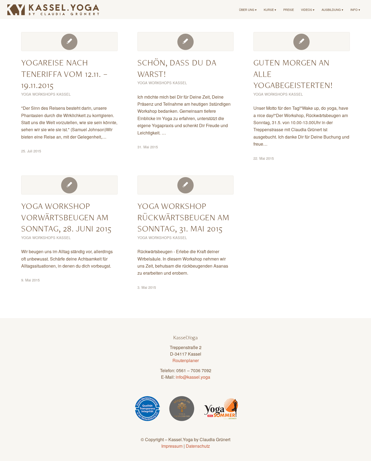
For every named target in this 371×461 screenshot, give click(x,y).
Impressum (172, 446)
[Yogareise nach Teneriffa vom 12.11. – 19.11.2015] (69, 41)
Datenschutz (198, 446)
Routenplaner (185, 360)
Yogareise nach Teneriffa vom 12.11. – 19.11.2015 (64, 74)
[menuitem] (247, 9)
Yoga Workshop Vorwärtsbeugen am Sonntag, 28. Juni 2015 (66, 217)
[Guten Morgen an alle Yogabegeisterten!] (301, 41)
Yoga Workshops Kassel (46, 94)
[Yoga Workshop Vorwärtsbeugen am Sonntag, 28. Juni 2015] (69, 185)
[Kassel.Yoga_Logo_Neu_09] (53, 9)
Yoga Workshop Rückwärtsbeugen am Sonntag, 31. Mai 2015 (183, 217)
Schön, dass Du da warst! (176, 68)
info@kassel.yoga (193, 377)
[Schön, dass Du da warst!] (185, 41)
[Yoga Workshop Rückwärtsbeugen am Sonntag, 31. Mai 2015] (185, 185)
